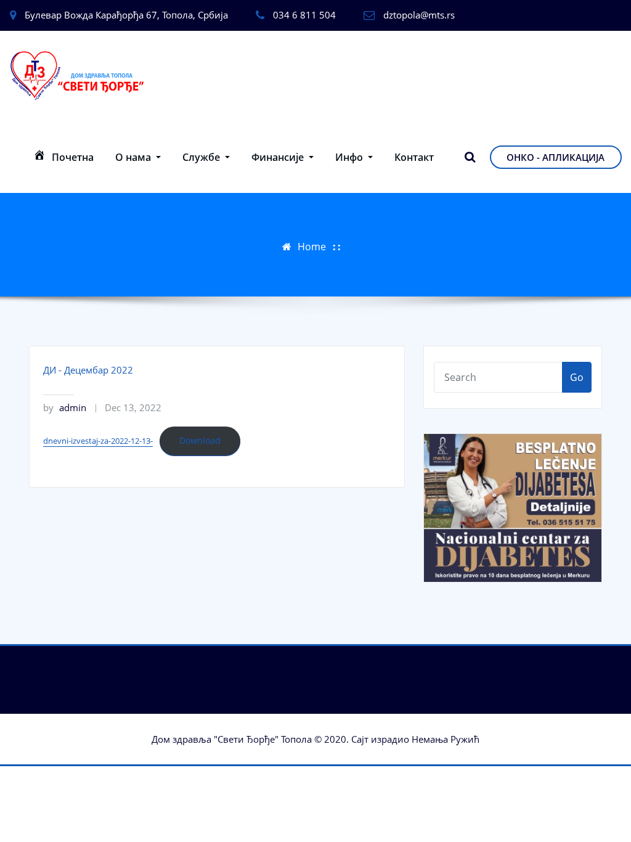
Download (200, 440)
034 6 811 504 (304, 15)
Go (577, 377)
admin (64, 407)
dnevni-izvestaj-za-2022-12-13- (98, 440)
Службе (202, 157)
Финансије (278, 157)
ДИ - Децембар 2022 (88, 370)
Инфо (350, 157)
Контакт (414, 157)
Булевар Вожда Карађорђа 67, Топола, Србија (126, 15)
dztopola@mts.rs (419, 15)
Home (312, 246)
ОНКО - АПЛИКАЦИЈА (556, 157)
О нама (134, 157)
